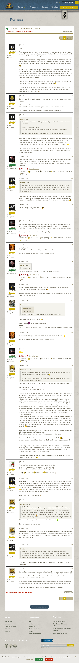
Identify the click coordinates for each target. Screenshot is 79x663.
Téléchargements (34, 629)
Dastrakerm (12, 51)
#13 (72, 349)
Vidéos (31, 624)
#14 (72, 365)
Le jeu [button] (21, 7)
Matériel (7, 629)
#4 (72, 156)
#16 (72, 478)
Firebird (12, 162)
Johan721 (12, 371)
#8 (72, 244)
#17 (72, 500)
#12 (72, 332)
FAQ (30, 621)
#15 (72, 462)
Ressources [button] (34, 7)
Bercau (12, 102)
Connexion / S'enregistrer (68, 7)
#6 (72, 204)
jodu (12, 468)
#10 (72, 284)
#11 (72, 300)
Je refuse (49, 659)
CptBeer (12, 534)
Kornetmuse (12, 307)
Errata (31, 631)
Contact (55, 631)
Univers (7, 624)
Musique (32, 626)
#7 (72, 221)
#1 (72, 45)
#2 (72, 96)
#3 (72, 115)
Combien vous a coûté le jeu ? (24, 28)
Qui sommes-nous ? (59, 621)
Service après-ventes (60, 633)
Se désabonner (45, 647)
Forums (45, 7)
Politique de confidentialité (62, 628)
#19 (72, 544)
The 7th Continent (19, 32)
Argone (12, 251)
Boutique (55, 7)
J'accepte (39, 659)
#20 (72, 569)
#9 (72, 261)
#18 (72, 528)
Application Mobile (35, 634)
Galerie (7, 631)
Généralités (29, 32)
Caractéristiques (10, 626)
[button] (58, 2)
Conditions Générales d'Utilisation (60, 625)
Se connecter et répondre (39, 607)
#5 (72, 178)
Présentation (9, 621)
